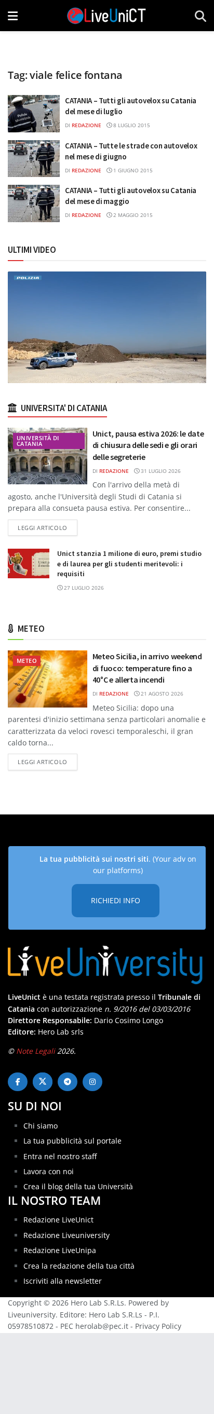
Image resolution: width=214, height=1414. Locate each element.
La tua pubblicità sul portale (72, 1141)
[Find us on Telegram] (67, 1081)
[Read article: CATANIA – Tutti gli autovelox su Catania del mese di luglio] (34, 113)
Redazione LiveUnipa (59, 1250)
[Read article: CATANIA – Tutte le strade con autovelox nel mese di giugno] (34, 159)
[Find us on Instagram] (92, 1081)
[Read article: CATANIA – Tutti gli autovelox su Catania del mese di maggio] (34, 203)
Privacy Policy (158, 1326)
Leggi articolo (47, 527)
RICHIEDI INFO (115, 900)
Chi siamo (40, 1126)
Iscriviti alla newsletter (62, 1281)
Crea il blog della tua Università (78, 1186)
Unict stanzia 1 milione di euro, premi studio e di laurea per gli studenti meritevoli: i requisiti (129, 563)
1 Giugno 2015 (132, 170)
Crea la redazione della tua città (79, 1266)
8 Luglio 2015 (131, 125)
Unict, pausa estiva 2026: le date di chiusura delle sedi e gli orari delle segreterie (148, 445)
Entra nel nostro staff (60, 1156)
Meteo (27, 660)
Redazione (86, 125)
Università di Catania (38, 440)
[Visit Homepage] (106, 15)
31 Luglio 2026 (160, 470)
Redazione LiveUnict (58, 1220)
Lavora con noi (48, 1171)
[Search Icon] (200, 15)
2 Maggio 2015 (132, 215)
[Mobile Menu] (13, 15)
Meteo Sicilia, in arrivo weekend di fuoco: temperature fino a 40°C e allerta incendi (147, 668)
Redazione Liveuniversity (66, 1235)
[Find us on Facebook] (18, 1081)
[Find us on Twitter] (42, 1081)
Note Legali (35, 1051)
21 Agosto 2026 (161, 693)
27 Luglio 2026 (83, 587)
